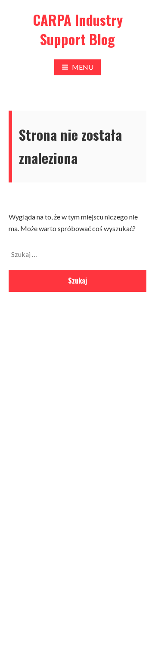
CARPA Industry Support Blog (78, 29)
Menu (82, 67)
